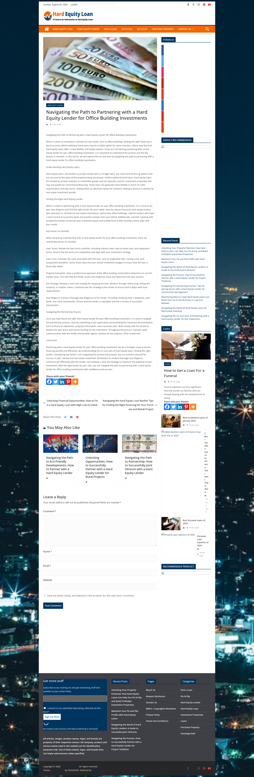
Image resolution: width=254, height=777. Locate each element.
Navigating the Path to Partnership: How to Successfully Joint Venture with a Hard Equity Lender (138, 465)
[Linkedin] (62, 382)
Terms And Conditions (157, 721)
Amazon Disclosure (155, 696)
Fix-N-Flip (142, 29)
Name (47, 551)
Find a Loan (110, 29)
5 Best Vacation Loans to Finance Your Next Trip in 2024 (206, 462)
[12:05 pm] (47, 478)
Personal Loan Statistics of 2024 (202, 541)
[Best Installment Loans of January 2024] (171, 421)
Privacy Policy (153, 714)
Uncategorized (188, 733)
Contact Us (184, 29)
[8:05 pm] (47, 124)
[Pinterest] (68, 382)
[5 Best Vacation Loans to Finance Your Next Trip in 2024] (181, 472)
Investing (127, 29)
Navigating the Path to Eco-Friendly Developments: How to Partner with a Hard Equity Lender (60, 465)
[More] (75, 382)
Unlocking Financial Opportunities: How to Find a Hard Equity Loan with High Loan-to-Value (72, 403)
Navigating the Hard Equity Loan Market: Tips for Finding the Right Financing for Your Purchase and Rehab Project (127, 405)
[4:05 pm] (87, 482)
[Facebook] (49, 382)
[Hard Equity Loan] (46, 29)
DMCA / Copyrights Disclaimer (161, 708)
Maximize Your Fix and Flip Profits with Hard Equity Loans (124, 715)
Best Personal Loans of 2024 (194, 522)
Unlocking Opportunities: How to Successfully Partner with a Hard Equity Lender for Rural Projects (99, 467)
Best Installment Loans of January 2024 (195, 419)
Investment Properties (192, 714)
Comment (49, 511)
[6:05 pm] (126, 478)
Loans (167, 364)
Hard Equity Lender (88, 29)
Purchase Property (163, 29)
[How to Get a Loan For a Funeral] (186, 347)
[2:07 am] (184, 425)
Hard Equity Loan (62, 29)
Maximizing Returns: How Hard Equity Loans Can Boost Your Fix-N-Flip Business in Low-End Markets (185, 300)
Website (47, 580)
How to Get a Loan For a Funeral (184, 373)
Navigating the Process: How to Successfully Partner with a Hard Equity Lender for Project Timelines (183, 277)
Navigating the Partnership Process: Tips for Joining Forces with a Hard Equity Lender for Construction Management (183, 289)
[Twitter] (55, 382)
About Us (150, 690)
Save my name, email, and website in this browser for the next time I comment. (90, 595)
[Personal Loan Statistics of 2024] (178, 546)
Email (47, 565)
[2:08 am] (165, 382)
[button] (192, 29)
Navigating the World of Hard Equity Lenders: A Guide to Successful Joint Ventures (126, 728)
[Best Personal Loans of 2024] (171, 524)
